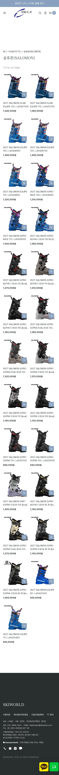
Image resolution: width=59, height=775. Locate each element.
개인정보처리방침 (20, 714)
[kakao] (20, 748)
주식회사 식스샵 (19, 737)
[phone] (5, 748)
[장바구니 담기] (24, 94)
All (4, 51)
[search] (39, 12)
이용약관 (6, 714)
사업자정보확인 (37, 714)
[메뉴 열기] (5, 12)
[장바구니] (50, 12)
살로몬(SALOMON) (32, 51)
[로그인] (45, 12)
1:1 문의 (50, 714)
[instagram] (15, 748)
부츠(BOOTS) (14, 51)
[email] (10, 748)
